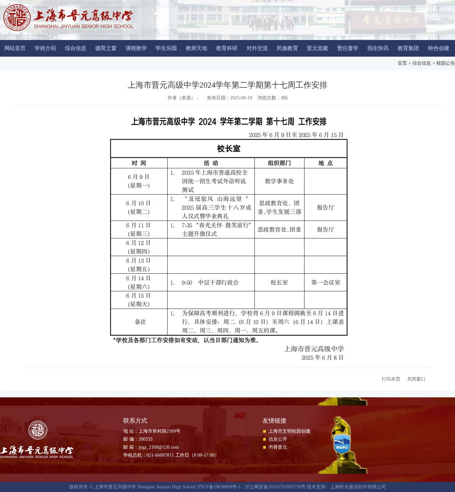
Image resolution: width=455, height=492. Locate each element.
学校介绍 (45, 48)
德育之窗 (106, 48)
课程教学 (136, 48)
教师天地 (196, 48)
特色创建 (438, 48)
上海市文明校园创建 (289, 431)
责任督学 (347, 48)
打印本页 (391, 379)
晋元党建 (317, 48)
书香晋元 (277, 447)
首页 (402, 63)
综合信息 (75, 48)
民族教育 (287, 48)
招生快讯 (378, 48)
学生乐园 (166, 48)
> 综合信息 (419, 63)
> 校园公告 (443, 63)
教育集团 (408, 48)
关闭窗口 (416, 379)
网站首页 (15, 48)
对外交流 (257, 48)
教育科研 (226, 48)
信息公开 (277, 439)
